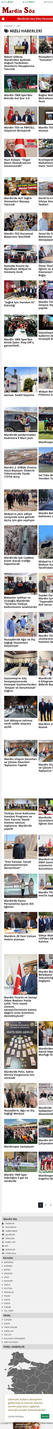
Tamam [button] (45, 1416)
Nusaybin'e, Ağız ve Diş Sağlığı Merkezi (19, 1112)
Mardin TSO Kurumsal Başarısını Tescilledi (18, 235)
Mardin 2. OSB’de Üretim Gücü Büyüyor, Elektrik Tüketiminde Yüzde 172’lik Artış (20, 472)
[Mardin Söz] (18, 9)
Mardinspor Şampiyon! (19, 1146)
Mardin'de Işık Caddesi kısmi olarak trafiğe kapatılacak (19, 560)
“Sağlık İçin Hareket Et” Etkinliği (19, 304)
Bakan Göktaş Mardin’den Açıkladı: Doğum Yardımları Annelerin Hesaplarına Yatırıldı (19, 63)
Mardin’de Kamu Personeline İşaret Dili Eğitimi (19, 903)
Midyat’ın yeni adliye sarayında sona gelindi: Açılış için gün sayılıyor (19, 517)
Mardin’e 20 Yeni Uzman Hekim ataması (20, 938)
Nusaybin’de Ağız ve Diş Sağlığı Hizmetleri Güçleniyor (19, 642)
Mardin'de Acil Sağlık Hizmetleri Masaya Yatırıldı (18, 201)
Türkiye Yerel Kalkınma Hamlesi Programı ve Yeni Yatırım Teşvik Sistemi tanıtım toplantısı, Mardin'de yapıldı (19, 821)
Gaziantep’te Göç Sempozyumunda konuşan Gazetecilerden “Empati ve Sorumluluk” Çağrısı (20, 684)
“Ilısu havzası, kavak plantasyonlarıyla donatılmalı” (17, 864)
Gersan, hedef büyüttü (19, 395)
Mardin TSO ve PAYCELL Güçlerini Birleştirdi (19, 129)
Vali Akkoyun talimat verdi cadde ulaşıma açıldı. (18, 723)
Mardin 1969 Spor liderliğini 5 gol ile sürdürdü (16, 1177)
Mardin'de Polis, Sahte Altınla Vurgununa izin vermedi (19, 1074)
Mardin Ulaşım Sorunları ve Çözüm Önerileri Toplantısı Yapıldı (20, 762)
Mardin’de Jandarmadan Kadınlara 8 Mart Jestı (20, 436)
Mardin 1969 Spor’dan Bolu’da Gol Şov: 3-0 (18, 97)
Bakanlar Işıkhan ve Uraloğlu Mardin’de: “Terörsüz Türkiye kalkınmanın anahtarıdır (20, 602)
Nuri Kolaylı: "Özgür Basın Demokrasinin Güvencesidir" (17, 162)
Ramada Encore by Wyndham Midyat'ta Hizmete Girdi (17, 269)
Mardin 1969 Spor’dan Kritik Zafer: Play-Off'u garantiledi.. (19, 342)
